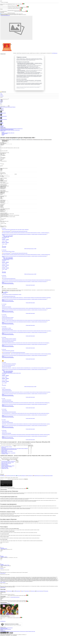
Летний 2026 (2, 129)
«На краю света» (3, 447)
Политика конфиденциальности (15, 631)
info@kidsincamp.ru (2, 621)
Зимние (1, 628)
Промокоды (30, 631)
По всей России (15, 128)
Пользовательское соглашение (24, 631)
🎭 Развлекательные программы (47, 139)
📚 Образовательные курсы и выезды (38, 139)
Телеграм (2, 108)
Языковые (1, 629)
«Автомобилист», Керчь (4, 453)
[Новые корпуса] (4, 202)
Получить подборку (3, 596)
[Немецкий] (2, 206)
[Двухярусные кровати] (3, 187)
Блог (2, 631)
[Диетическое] (2, 193)
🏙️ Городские (18, 139)
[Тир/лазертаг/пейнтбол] (3, 210)
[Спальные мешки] (3, 188)
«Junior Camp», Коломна (4, 467)
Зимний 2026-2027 (10, 129)
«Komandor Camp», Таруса (5, 468)
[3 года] (1, 169)
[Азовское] (2, 198)
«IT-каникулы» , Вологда (3, 556)
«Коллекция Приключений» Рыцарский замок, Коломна (9, 449)
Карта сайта (33, 631)
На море (11, 128)
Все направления (3, 139)
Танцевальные (9, 629)
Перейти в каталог (2, 127)
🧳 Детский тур (14, 139)
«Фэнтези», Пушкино (4, 450)
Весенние (4, 628)
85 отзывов (1, 564)
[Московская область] (5, 140)
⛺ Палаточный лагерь (8, 139)
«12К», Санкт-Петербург (3, 548)
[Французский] (2, 207)
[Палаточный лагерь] (4, 201)
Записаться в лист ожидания (4, 14)
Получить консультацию (4, 489)
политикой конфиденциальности (5, 15)
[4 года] (1, 170)
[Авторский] (3, 180)
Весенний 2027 (6, 129)
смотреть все (2, 109)
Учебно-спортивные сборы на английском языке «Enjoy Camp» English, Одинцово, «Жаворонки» (14, 448)
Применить (3, 157)
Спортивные (5, 629)
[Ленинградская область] (5, 141)
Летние (6, 628)
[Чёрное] (2, 197)
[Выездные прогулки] (3, 211)
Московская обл (2, 128)
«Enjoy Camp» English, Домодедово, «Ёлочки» (7, 462)
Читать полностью (2, 573)
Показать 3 (3, 155)
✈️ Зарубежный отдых (23, 139)
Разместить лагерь (2, 630)
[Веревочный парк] (3, 209)
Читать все (1, 568)
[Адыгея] (5, 142)
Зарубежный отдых (20, 128)
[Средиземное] (2, 196)
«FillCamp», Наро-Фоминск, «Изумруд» (6, 446)
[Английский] (2, 205)
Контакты (9, 631)
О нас (1, 631)
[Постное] (2, 194)
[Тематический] (3, 179)
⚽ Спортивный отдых (30, 139)
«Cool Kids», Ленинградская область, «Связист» (7, 465)
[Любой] (3, 186)
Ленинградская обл (7, 128)
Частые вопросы (5, 631)
